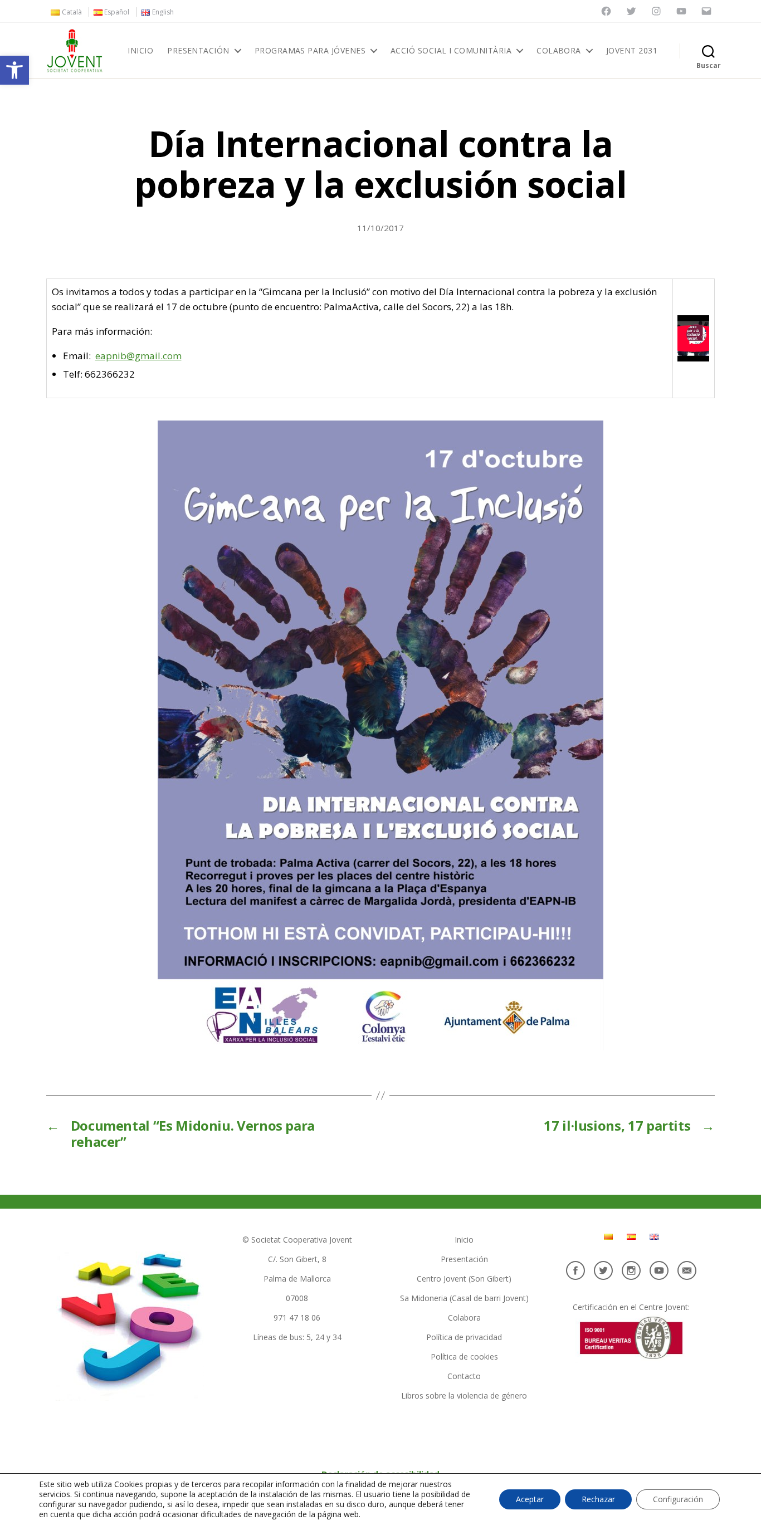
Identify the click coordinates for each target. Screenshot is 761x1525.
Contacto (464, 1376)
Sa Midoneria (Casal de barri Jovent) (464, 1298)
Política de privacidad (464, 1337)
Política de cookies (464, 1356)
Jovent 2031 (631, 51)
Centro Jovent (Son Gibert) (464, 1278)
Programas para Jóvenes (310, 51)
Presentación (198, 51)
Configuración (678, 1499)
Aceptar (530, 1499)
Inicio (140, 51)
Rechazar (598, 1499)
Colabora (558, 51)
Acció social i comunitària (451, 51)
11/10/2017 (380, 227)
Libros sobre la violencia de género (464, 1395)
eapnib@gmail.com (138, 355)
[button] (14, 70)
